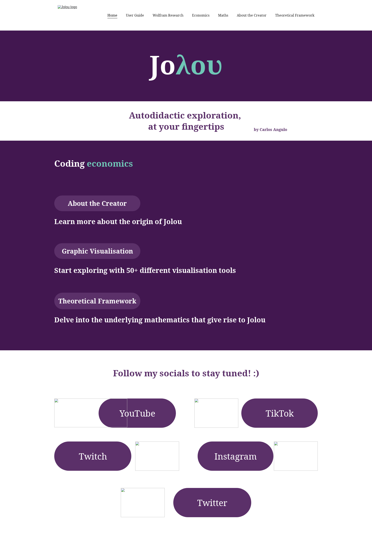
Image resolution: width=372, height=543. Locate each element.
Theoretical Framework (294, 15)
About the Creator (252, 15)
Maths (223, 15)
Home (112, 15)
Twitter (212, 503)
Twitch (93, 456)
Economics (200, 15)
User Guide (135, 15)
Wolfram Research (168, 15)
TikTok (280, 413)
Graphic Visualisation (97, 251)
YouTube (137, 413)
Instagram (235, 456)
